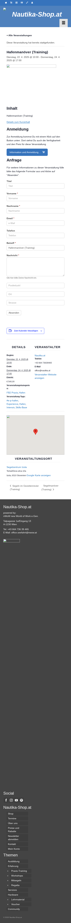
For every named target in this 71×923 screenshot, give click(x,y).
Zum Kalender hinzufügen (26, 331)
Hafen (22, 392)
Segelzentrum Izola (17, 467)
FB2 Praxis (12, 392)
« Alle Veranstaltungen (19, 35)
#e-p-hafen (12, 400)
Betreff (11, 243)
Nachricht (13, 255)
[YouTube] (16, 800)
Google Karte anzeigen (39, 475)
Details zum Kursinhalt (18, 122)
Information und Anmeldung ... (26, 152)
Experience (12, 404)
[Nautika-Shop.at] (35, 14)
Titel (9, 181)
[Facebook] (6, 800)
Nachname (13, 206)
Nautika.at (40, 355)
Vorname (12, 193)
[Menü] (63, 23)
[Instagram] (11, 800)
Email (10, 218)
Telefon (11, 230)
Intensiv (11, 407)
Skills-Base (21, 407)
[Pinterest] (21, 800)
